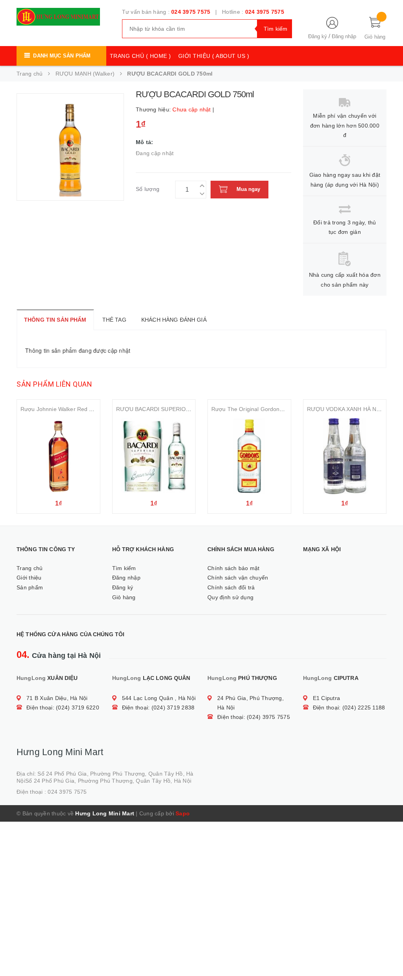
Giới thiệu (29, 577)
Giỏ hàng (124, 597)
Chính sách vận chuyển (237, 577)
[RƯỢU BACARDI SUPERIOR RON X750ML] (154, 456)
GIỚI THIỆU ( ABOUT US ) (214, 56)
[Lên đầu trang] (389, 952)
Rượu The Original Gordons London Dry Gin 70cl (273, 409)
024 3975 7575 (190, 12)
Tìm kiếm (124, 568)
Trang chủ (30, 568)
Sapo (183, 813)
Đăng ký (317, 36)
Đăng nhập (344, 36)
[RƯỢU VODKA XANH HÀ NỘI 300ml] (345, 456)
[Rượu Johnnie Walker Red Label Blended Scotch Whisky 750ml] (58, 456)
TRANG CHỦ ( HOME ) (140, 56)
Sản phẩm (30, 587)
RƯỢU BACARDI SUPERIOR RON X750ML (171, 409)
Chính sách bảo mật (233, 568)
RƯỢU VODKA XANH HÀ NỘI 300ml (353, 409)
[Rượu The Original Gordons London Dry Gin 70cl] (249, 456)
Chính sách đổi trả (231, 587)
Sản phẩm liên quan (54, 384)
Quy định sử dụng (230, 597)
